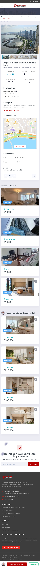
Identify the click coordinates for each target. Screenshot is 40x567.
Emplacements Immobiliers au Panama (12, 559)
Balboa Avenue (6, 19)
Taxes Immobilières (7, 510)
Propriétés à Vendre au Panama (10, 555)
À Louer (9, 17)
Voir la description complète (11, 110)
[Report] (34, 176)
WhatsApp (34, 564)
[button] (4, 39)
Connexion (35, 1)
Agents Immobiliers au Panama (10, 557)
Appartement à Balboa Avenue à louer (19, 63)
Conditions (5, 524)
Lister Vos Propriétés (12, 547)
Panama (24, 17)
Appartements (16, 17)
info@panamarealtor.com (12, 496)
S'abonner (33, 464)
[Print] (14, 175)
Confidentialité (6, 527)
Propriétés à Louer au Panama (27, 555)
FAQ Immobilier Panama (8, 516)
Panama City (32, 17)
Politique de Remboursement (10, 530)
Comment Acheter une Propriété (11, 513)
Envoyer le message (17, 564)
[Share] (6, 175)
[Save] (10, 175)
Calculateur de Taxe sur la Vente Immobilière (14, 507)
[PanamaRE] (20, 5)
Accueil (3, 17)
